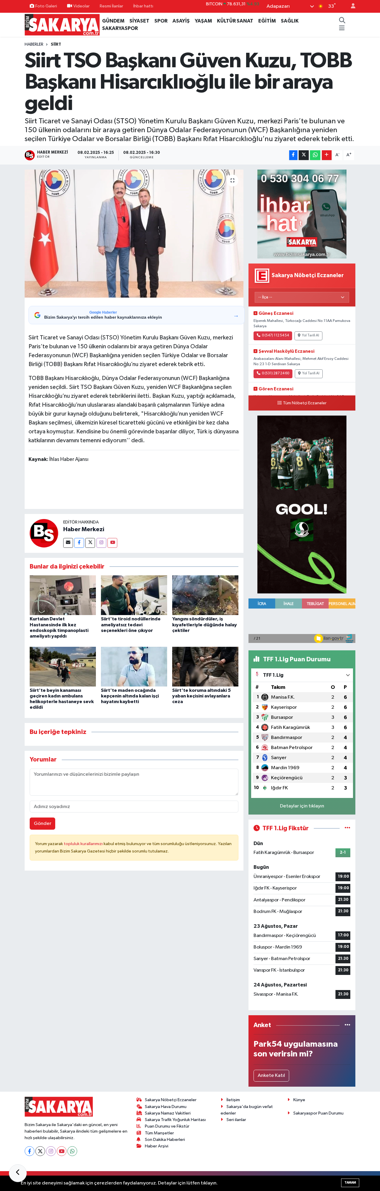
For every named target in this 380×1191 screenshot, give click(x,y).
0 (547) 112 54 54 (275, 335)
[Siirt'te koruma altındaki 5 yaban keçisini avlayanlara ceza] (205, 666)
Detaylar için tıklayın (302, 806)
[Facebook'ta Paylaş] (293, 155)
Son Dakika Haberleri (165, 1139)
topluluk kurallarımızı (84, 844)
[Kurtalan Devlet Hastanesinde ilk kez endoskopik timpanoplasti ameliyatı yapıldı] (63, 595)
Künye (299, 1100)
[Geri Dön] (18, 1173)
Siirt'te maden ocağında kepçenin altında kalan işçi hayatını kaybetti (130, 696)
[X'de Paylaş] (304, 155)
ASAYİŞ (181, 20)
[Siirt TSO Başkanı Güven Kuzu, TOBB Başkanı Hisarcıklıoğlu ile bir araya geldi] (134, 234)
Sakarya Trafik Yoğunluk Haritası (175, 1119)
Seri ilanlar (236, 1119)
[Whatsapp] (72, 1151)
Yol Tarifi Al (310, 335)
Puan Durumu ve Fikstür (167, 1126)
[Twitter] (90, 543)
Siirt (56, 44)
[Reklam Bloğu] (301, 213)
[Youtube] (112, 543)
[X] (40, 1151)
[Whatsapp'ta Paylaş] (315, 155)
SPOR (160, 20)
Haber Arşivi (156, 1146)
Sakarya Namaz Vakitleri (168, 1113)
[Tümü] (347, 1025)
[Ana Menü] (342, 28)
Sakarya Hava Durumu (165, 1106)
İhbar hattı (143, 6)
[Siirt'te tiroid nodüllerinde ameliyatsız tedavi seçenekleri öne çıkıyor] (134, 595)
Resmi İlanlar (111, 6)
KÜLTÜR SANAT (235, 20)
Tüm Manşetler (159, 1133)
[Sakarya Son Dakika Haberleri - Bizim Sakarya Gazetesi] (62, 24)
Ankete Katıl (271, 1075)
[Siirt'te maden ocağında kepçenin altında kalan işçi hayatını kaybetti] (134, 666)
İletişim (233, 1100)
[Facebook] (79, 543)
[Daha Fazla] (327, 155)
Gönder (42, 823)
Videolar (81, 6)
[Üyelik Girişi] (350, 6)
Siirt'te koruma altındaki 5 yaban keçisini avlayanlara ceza (201, 696)
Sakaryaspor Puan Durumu (318, 1113)
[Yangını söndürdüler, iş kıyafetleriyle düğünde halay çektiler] (205, 595)
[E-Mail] (68, 543)
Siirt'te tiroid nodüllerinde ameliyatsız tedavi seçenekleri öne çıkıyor (131, 625)
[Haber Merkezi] (44, 533)
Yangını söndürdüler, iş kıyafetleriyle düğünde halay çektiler (204, 625)
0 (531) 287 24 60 (275, 373)
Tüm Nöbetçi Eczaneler (305, 403)
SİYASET (139, 20)
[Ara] (342, 21)
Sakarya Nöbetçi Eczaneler (171, 1100)
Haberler (34, 44)
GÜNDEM (113, 20)
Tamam (350, 1182)
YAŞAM (203, 20)
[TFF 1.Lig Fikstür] (347, 828)
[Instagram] (101, 543)
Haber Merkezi (83, 529)
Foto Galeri (46, 6)
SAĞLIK (290, 20)
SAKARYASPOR (120, 28)
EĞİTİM (267, 20)
